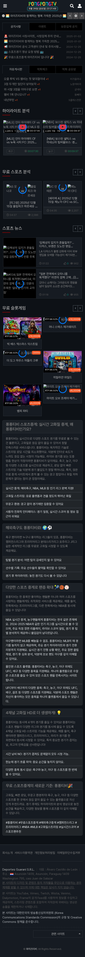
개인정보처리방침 (45, 853)
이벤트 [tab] (42, 26)
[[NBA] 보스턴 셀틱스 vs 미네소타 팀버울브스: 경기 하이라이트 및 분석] (62, 127)
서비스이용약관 (24, 853)
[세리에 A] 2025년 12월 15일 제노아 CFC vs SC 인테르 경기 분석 (62, 202)
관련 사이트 (58, 934)
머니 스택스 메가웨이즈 (62, 327)
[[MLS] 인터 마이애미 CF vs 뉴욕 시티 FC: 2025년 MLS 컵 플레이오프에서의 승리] (22, 127)
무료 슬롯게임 (14, 307)
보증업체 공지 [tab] (69, 26)
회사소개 (7, 853)
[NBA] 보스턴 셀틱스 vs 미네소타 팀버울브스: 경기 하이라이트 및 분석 (62, 142)
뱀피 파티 (22, 411)
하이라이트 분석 (16, 110)
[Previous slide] (75, 111)
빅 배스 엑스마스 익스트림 (22, 344)
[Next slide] (80, 111)
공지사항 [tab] (16, 26)
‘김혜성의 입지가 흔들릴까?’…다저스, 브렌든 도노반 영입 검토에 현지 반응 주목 (56, 246)
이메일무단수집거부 (68, 853)
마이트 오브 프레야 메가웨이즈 (64, 398)
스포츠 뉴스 (12, 228)
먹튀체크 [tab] (42, 69)
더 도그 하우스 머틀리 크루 (22, 360)
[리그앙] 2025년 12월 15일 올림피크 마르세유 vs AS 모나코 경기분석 (22, 206)
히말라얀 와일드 (62, 377)
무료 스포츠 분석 (16, 171)
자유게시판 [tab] (15, 69)
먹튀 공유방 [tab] (69, 69)
